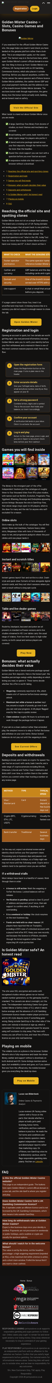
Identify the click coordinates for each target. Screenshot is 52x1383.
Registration (21, 8)
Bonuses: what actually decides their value (27, 185)
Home (22, 1281)
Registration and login (17, 176)
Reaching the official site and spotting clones (28, 171)
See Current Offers (26, 747)
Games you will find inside (19, 180)
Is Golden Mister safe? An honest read (25, 194)
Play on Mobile (26, 1081)
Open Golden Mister (26, 322)
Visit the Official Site (26, 108)
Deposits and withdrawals (19, 190)
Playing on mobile (16, 199)
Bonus (29, 1281)
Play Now (26, 653)
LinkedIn (39, 1161)
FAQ (10, 204)
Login (34, 8)
